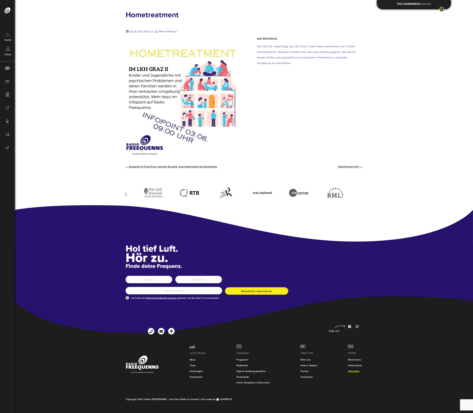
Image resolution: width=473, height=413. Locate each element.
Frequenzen (196, 376)
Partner (304, 371)
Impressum (306, 376)
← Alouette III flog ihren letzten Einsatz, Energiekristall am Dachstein (171, 166)
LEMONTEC (225, 399)
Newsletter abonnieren (256, 291)
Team (193, 365)
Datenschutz (355, 365)
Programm (242, 359)
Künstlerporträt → (350, 166)
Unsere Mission (308, 365)
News (192, 359)
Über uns (305, 359)
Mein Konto (354, 359)
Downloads (242, 376)
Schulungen (196, 371)
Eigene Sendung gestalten (251, 371)
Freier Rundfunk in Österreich (253, 382)
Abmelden (354, 371)
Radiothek (242, 365)
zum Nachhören (267, 38)
